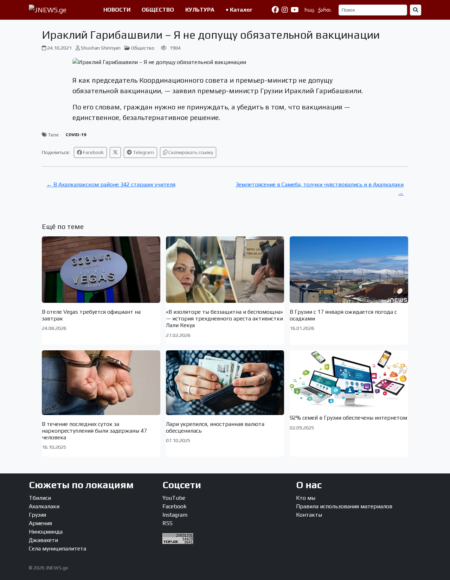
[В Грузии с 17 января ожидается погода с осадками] (349, 269)
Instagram (174, 514)
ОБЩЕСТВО (158, 9)
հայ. (309, 10)
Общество (142, 48)
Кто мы (305, 498)
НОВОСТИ (116, 9)
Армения (40, 523)
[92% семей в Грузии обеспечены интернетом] (349, 379)
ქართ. (325, 10)
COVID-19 (76, 134)
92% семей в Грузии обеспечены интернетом (348, 417)
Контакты (309, 514)
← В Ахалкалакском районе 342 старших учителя (110, 184)
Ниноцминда (46, 531)
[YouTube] (295, 10)
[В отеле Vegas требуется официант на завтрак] (101, 269)
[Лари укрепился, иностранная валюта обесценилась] (225, 382)
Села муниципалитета (57, 548)
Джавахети (43, 540)
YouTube (173, 498)
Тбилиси (40, 498)
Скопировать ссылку (190, 152)
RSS (167, 523)
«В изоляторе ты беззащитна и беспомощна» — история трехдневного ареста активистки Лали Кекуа (224, 318)
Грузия (37, 514)
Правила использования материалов (344, 506)
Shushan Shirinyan (101, 48)
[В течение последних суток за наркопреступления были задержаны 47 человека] (101, 382)
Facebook (93, 152)
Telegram (143, 152)
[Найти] (415, 10)
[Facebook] (275, 10)
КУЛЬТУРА (199, 9)
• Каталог (239, 9)
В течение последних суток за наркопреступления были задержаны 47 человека (94, 431)
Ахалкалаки (44, 506)
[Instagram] (285, 10)
